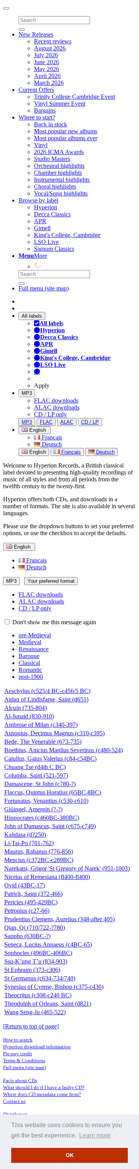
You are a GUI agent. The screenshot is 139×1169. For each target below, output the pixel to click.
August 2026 (50, 48)
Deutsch (51, 444)
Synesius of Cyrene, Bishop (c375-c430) (53, 986)
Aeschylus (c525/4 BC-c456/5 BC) (47, 691)
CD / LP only (50, 414)
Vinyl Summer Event (59, 103)
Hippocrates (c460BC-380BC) (41, 817)
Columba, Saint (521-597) (36, 775)
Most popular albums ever (65, 138)
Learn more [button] (94, 1135)
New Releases (36, 34)
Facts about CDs (20, 1080)
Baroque (29, 656)
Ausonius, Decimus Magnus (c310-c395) (54, 733)
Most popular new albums (65, 131)
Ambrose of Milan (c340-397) (41, 724)
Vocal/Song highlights (61, 193)
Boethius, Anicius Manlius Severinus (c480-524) (63, 750)
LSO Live (46, 242)
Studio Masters (52, 159)
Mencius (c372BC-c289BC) (38, 860)
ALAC (66, 422)
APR (40, 221)
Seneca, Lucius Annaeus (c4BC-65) (48, 944)
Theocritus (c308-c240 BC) (37, 995)
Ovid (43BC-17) (24, 885)
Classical (29, 663)
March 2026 (49, 83)
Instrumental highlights (62, 179)
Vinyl (40, 145)
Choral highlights (55, 186)
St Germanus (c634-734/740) (39, 978)
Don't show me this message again (53, 622)
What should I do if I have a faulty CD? (44, 1087)
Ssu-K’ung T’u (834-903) (35, 961)
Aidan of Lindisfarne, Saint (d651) (46, 699)
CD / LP (90, 422)
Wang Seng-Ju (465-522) (35, 1012)
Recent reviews (52, 41)
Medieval (30, 642)
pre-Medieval (35, 635)
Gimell (42, 228)
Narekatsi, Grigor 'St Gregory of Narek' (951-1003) (67, 868)
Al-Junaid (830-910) (29, 716)
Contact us (14, 1101)
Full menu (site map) (44, 288)
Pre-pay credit (17, 1053)
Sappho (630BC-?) (27, 936)
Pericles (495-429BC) (31, 902)
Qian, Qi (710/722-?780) (34, 927)
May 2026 (46, 69)
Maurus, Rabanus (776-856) (38, 851)
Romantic (30, 670)
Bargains (45, 110)
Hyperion (45, 207)
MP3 (27, 393)
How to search (17, 1040)
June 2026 (46, 62)
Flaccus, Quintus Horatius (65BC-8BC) (52, 792)
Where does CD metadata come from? (42, 1094)
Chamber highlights (58, 172)
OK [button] (70, 1155)
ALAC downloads (57, 407)
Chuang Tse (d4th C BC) (35, 767)
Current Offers (36, 89)
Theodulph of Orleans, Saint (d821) (47, 1003)
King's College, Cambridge (67, 235)
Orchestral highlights (59, 165)
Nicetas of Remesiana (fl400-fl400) (47, 877)
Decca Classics (52, 214)
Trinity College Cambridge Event (74, 96)
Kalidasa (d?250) (25, 834)
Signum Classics (54, 248)
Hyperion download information (37, 1047)
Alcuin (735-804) (25, 708)
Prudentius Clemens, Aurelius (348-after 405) (59, 919)
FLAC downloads (56, 400)
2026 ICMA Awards (59, 152)
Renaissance (34, 649)
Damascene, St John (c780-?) (40, 784)
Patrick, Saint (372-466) (33, 893)
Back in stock (50, 124)
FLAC (46, 422)
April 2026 (47, 76)
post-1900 (31, 676)
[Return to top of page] (31, 1026)
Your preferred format (51, 581)
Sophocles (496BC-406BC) (38, 953)
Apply (41, 385)
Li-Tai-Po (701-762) (29, 843)
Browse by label (38, 200)
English (37, 452)
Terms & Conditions (24, 1060)
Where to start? (37, 117)
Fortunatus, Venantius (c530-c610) (46, 801)
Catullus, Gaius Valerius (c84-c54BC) (50, 758)
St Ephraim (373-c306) (32, 970)
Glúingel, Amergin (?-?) (33, 809)
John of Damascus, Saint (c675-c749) (50, 826)
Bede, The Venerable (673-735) (42, 741)
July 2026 (46, 55)
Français (51, 437)
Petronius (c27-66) (26, 910)
